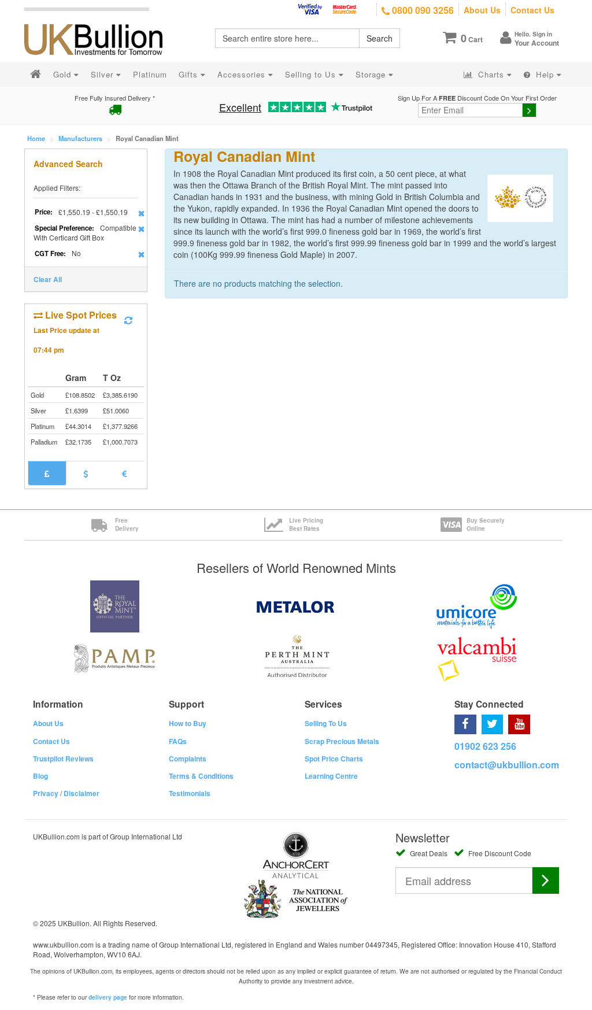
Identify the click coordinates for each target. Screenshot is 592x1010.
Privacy (45, 793)
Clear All (48, 279)
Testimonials (189, 793)
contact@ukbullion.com (506, 764)
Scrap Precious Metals (342, 741)
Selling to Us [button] (312, 74)
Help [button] (545, 74)
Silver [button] (103, 74)
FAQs (178, 741)
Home (36, 138)
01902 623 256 (485, 746)
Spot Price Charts (334, 758)
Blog (40, 776)
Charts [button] (491, 74)
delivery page (107, 997)
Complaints (187, 758)
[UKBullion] (100, 21)
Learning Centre (331, 776)
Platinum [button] (150, 74)
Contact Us (532, 10)
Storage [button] (372, 74)
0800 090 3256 (422, 10)
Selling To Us (326, 723)
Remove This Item (141, 213)
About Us (482, 10)
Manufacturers (80, 138)
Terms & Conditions (201, 776)
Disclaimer (81, 793)
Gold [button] (63, 74)
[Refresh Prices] (128, 320)
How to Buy (187, 723)
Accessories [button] (242, 74)
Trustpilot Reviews (63, 758)
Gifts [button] (190, 74)
